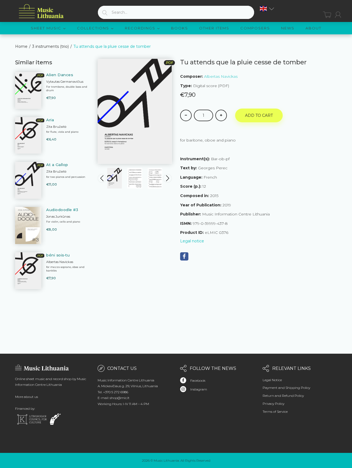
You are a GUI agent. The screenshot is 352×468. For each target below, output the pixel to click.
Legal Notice (272, 380)
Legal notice (192, 241)
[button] (267, 9)
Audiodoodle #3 (62, 209)
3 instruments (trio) (50, 46)
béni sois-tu (58, 255)
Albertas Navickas (221, 76)
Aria (50, 120)
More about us (26, 397)
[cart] (327, 15)
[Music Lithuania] (41, 11)
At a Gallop (57, 164)
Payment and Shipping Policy (286, 388)
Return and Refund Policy (283, 396)
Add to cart (259, 115)
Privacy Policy (273, 403)
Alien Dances (59, 75)
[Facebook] (184, 256)
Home (21, 46)
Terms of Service (275, 411)
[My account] (338, 15)
